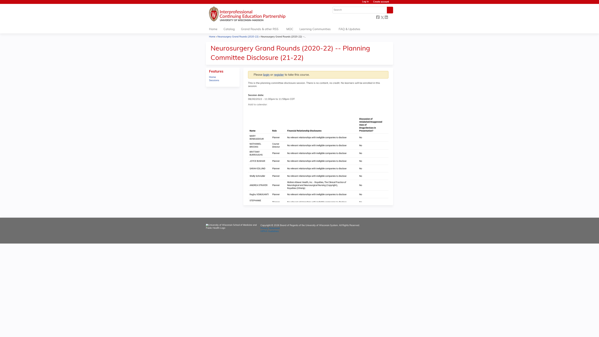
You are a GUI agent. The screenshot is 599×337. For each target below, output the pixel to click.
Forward (390, 16)
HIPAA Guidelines (270, 231)
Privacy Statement (270, 228)
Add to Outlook (273, 110)
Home (213, 29)
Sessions (214, 80)
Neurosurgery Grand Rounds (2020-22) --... (283, 37)
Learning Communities (315, 29)
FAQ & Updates (349, 29)
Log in (365, 2)
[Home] (256, 15)
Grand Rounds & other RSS (259, 29)
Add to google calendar (251, 110)
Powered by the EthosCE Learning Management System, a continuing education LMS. (382, 238)
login (266, 74)
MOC (289, 29)
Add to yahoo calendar (258, 110)
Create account (381, 2)
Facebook (377, 17)
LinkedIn (386, 17)
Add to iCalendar (265, 110)
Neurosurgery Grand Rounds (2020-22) (238, 37)
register (279, 74)
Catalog (229, 29)
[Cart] (392, 3)
